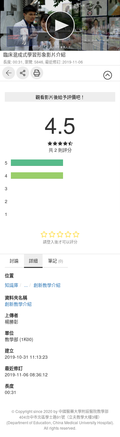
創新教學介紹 (47, 285)
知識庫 (11, 285)
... (26, 285)
